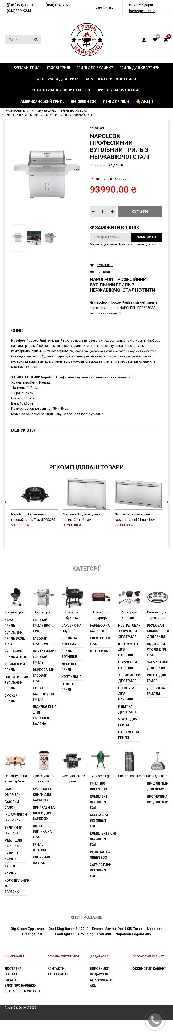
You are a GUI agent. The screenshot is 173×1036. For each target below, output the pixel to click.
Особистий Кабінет (149, 968)
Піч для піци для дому (157, 786)
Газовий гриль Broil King (43, 625)
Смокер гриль (11, 698)
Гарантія (12, 980)
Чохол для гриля (127, 722)
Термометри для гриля (129, 678)
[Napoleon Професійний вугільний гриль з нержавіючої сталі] (47, 174)
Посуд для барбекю (127, 665)
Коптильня (71, 677)
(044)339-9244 (19, 11)
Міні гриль (99, 651)
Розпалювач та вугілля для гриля (129, 631)
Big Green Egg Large (27, 929)
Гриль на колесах (69, 641)
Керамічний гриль (15, 667)
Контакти (55, 968)
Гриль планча (39, 847)
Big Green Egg (101, 776)
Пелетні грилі (68, 686)
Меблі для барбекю (13, 843)
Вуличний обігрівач (13, 830)
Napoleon (97, 128)
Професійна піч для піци (157, 799)
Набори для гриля (128, 735)
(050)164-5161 (58, 5)
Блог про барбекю (20, 985)
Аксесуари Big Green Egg (99, 820)
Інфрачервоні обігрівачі (15, 817)
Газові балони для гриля (43, 693)
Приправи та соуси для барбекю (44, 813)
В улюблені (105, 265)
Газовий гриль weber (44, 641)
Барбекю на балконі (100, 628)
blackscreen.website (23, 991)
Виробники (99, 968)
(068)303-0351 (26, 5)
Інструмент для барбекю (128, 649)
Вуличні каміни (12, 856)
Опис (17, 330)
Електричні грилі (100, 641)
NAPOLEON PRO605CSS (137, 308)
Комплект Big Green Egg (99, 802)
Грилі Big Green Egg (98, 786)
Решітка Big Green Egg (100, 854)
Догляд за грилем (156, 690)
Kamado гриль (11, 622)
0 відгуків (115, 165)
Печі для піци (157, 776)
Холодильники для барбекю (15, 886)
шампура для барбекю (126, 693)
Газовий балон (12, 804)
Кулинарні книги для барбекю (42, 794)
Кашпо (10, 866)
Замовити (146, 237)
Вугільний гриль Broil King (15, 638)
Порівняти (104, 272)
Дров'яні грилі (68, 666)
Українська (104, 8)
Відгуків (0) (23, 430)
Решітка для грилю (127, 709)
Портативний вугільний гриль (15, 682)
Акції (94, 985)
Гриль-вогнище (69, 654)
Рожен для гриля (156, 678)
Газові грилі (43, 612)
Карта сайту (58, 974)
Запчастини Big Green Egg (101, 870)
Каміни (11, 873)
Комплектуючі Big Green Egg (101, 839)
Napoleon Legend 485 (133, 934)
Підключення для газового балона (44, 715)
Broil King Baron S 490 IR (69, 929)
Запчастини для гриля (157, 665)
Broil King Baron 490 (94, 934)
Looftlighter (64, 934)
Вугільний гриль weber (15, 654)
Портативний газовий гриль (44, 657)
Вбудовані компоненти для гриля (157, 631)
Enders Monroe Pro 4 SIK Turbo (117, 929)
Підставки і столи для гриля (156, 649)
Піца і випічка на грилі (42, 831)
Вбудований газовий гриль (43, 675)
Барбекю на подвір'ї (105, 313)
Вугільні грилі (15, 612)
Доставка (13, 968)
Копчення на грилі (41, 860)
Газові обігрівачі (13, 791)
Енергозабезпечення (134, 776)
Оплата (11, 974)
